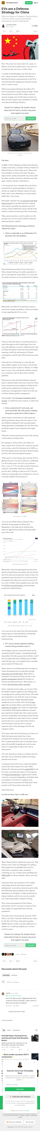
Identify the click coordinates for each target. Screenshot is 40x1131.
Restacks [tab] (14, 975)
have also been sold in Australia (18, 684)
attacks (14, 707)
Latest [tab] (9, 1030)
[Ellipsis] (37, 993)
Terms (28, 1115)
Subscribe (29, 3)
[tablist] (10, 975)
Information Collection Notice (26, 1103)
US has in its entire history (13, 585)
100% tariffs (6, 875)
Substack (10, 1127)
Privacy (22, 1115)
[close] (34, 1062)
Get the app (29, 1122)
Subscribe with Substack (21, 1097)
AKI (7, 993)
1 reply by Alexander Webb (16, 1011)
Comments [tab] (6, 975)
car (10, 707)
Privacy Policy (21, 1105)
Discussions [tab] (16, 1030)
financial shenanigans (12, 774)
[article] (20, 1043)
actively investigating (9, 679)
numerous (5, 707)
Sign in (36, 3)
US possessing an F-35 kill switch (18, 672)
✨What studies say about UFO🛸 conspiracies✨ (15, 1056)
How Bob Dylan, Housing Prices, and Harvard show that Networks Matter (15, 1038)
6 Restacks (24, 954)
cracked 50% (28, 769)
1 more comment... (8, 1020)
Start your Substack (15, 1122)
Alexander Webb (11, 24)
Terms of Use (30, 1101)
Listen (36, 26)
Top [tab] (4, 1030)
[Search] (36, 1030)
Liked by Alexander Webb (14, 995)
